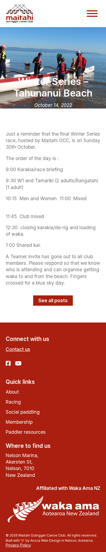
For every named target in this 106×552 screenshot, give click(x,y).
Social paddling (23, 412)
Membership (19, 422)
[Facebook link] (8, 363)
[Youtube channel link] (18, 363)
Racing (13, 402)
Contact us (18, 349)
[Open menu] (92, 14)
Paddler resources (26, 432)
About (12, 392)
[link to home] (19, 13)
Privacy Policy (18, 545)
